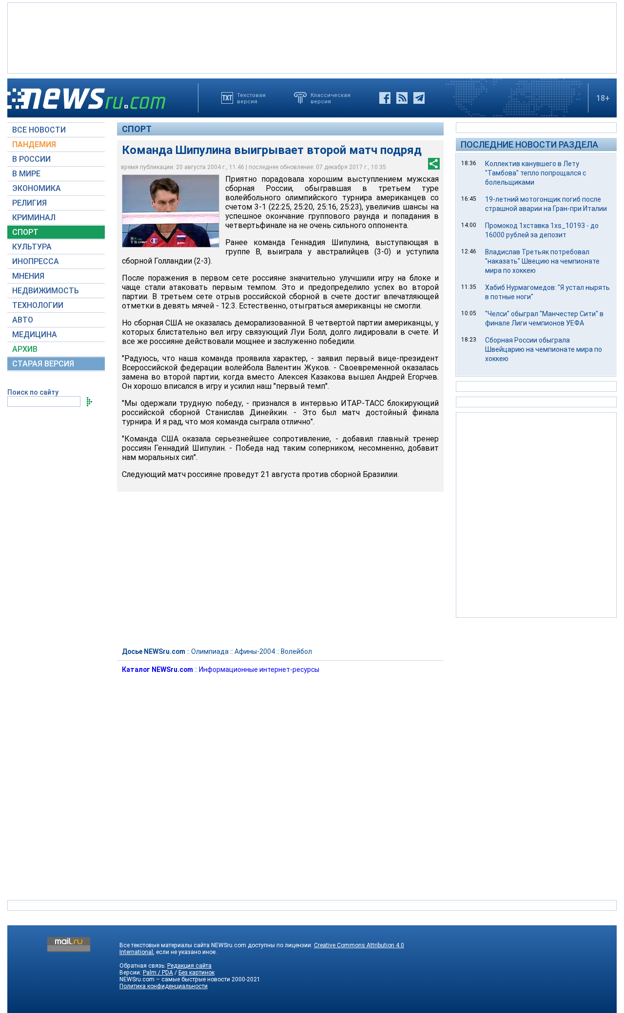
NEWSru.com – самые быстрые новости (174, 979)
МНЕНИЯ (28, 276)
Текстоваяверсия (251, 98)
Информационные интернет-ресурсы (259, 669)
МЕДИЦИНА (34, 334)
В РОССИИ (31, 159)
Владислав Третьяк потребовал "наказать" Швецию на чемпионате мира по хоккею (542, 261)
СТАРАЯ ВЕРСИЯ (43, 363)
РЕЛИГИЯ (29, 203)
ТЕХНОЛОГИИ (37, 305)
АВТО (22, 320)
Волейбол (296, 651)
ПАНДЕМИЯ (34, 144)
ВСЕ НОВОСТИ (39, 129)
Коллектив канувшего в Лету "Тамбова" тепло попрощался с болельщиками (535, 173)
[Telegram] (419, 98)
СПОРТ (25, 232)
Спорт (137, 129)
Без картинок (196, 972)
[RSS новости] (402, 98)
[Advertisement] (312, 37)
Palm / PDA (158, 972)
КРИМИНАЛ (34, 217)
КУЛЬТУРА (32, 246)
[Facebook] (384, 98)
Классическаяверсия (331, 98)
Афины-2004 (254, 651)
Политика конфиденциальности (163, 986)
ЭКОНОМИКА (36, 188)
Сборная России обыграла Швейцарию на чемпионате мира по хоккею (543, 349)
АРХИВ (25, 349)
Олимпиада (210, 651)
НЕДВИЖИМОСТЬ (45, 290)
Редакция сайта (189, 965)
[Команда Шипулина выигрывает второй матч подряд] (170, 211)
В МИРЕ (26, 173)
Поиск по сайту (32, 392)
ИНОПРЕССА (35, 261)
